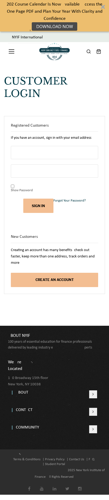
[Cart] (98, 51)
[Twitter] (67, 485)
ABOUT (22, 392)
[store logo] (54, 51)
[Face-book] (29, 485)
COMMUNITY (27, 427)
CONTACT (24, 410)
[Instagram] (80, 485)
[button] (54, 16)
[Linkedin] (55, 485)
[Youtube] (42, 485)
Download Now (54, 26)
